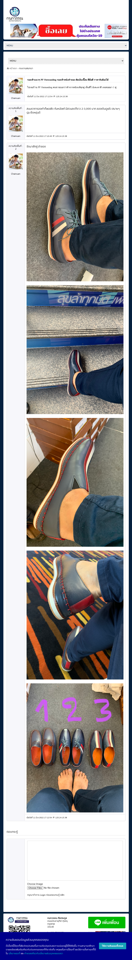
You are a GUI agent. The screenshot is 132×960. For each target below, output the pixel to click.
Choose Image (35, 884)
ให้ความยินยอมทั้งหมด (112, 946)
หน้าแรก (13, 68)
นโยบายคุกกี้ (14, 953)
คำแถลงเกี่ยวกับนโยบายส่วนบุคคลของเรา (43, 953)
